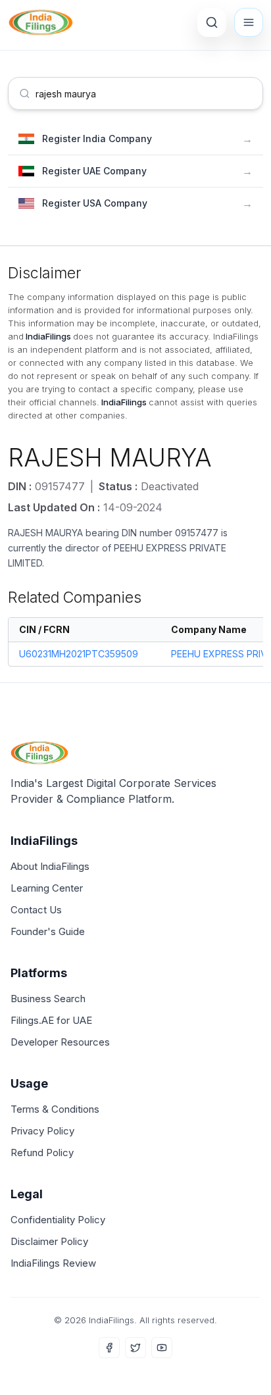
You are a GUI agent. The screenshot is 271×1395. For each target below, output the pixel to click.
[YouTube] (161, 1347)
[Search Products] (211, 22)
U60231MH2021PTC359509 (78, 653)
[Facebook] (109, 1347)
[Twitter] (135, 1347)
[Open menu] (248, 22)
